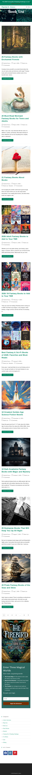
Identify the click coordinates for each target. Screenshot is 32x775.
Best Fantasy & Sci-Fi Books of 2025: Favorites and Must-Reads (15, 355)
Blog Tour (5, 722)
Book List (24, 63)
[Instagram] (10, 753)
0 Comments (6, 65)
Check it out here (16, 3)
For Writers (5, 736)
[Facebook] (5, 753)
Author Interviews (7, 720)
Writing (4, 742)
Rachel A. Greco (8, 7)
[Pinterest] (15, 753)
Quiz (4, 739)
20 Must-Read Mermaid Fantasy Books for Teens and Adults (15, 118)
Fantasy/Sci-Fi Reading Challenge (10, 734)
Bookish (11, 185)
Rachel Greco (6, 63)
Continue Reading (8, 79)
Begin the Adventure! (16, 703)
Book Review (6, 728)
